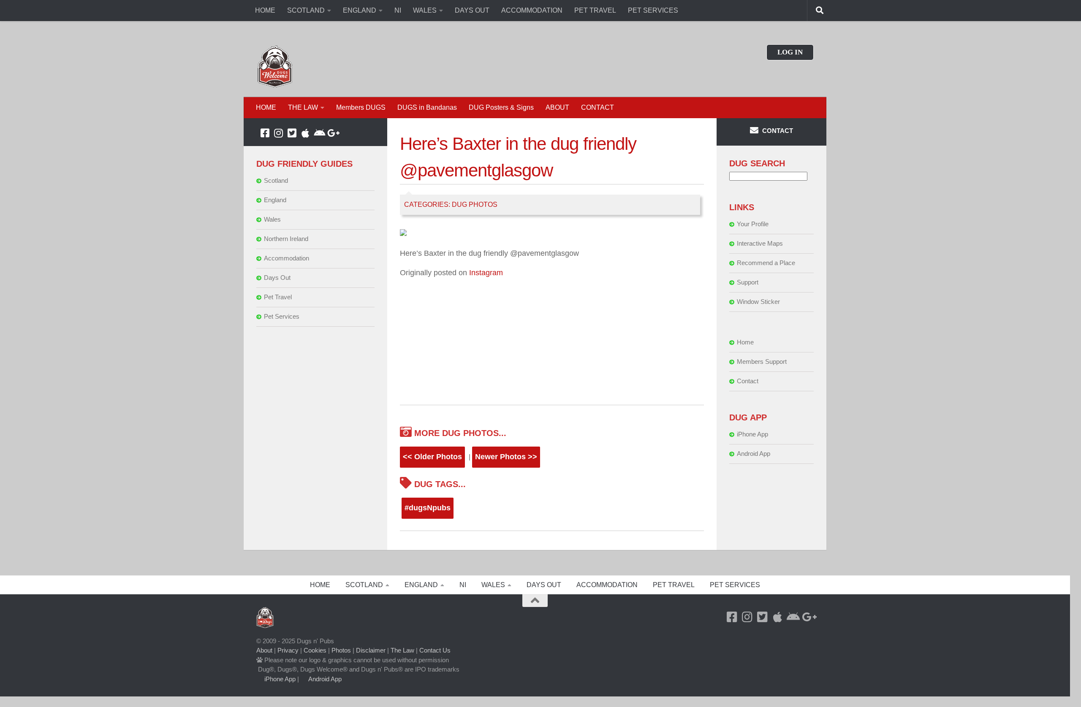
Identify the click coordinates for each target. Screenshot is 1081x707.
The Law (402, 650)
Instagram (486, 272)
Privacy (288, 650)
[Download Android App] (319, 133)
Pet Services (281, 316)
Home (745, 342)
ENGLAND (359, 10)
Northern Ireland (286, 238)
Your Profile (753, 224)
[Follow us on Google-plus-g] (332, 133)
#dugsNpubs (428, 508)
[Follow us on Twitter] (292, 133)
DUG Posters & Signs (501, 107)
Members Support (762, 361)
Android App (753, 453)
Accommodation (286, 258)
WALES (425, 10)
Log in (790, 52)
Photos (341, 650)
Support (747, 282)
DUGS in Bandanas (427, 107)
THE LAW (303, 107)
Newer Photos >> (506, 456)
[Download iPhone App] (305, 133)
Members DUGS (361, 107)
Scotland (276, 180)
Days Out (277, 277)
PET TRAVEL (595, 10)
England (275, 199)
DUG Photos (474, 204)
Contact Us (435, 650)
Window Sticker (758, 301)
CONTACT (597, 107)
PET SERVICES (653, 10)
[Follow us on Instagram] (278, 133)
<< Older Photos (432, 456)
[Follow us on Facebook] (265, 133)
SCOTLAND (306, 10)
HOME (265, 10)
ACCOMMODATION (531, 10)
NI (397, 10)
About (264, 650)
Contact (747, 381)
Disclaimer (371, 650)
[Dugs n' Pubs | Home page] (274, 66)
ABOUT (557, 107)
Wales (272, 219)
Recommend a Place (766, 262)
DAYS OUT (472, 10)
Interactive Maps (760, 243)
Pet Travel (278, 297)
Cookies (315, 650)
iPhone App (752, 434)
